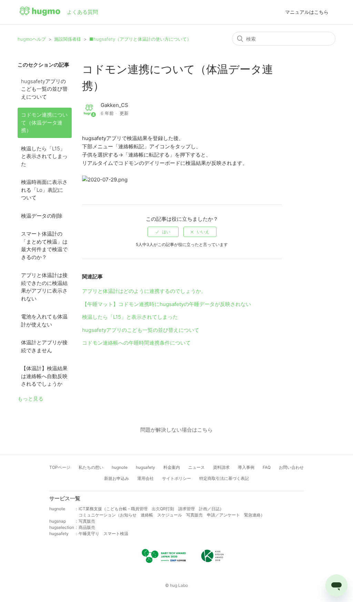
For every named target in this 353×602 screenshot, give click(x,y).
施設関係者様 (67, 39)
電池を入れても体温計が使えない (44, 320)
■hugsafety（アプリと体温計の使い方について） (140, 39)
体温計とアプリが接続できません (44, 346)
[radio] (163, 232)
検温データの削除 (41, 216)
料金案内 (171, 467)
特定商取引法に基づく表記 (224, 478)
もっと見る (30, 398)
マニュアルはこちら (307, 12)
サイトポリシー (176, 478)
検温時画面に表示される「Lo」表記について (44, 190)
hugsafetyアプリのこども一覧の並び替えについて (44, 89)
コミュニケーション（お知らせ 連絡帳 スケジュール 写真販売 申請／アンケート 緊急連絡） (172, 514)
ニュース (196, 467)
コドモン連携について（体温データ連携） (44, 122)
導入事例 (246, 467)
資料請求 (221, 467)
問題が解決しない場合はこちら (176, 429)
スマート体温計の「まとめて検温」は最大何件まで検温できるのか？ (44, 245)
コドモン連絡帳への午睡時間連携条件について (136, 342)
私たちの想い (91, 467)
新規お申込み (116, 478)
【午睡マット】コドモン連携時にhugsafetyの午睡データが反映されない (166, 304)
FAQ (267, 467)
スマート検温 (115, 533)
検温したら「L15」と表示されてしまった (44, 156)
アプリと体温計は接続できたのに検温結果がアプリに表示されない (44, 287)
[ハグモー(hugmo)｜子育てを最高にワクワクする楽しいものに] (40, 12)
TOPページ (59, 467)
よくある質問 (82, 12)
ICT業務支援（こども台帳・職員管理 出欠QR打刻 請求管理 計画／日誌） (151, 508)
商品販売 (87, 527)
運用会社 (145, 478)
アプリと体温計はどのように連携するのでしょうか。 (144, 291)
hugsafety (145, 467)
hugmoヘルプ (32, 39)
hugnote (120, 467)
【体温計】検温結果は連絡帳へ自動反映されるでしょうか (44, 376)
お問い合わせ (291, 467)
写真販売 (87, 521)
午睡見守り (89, 533)
